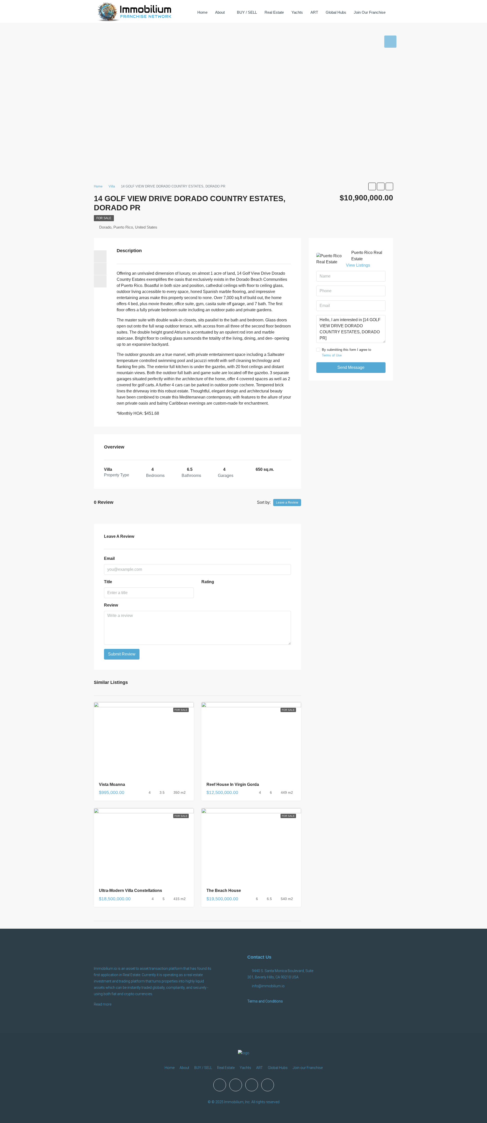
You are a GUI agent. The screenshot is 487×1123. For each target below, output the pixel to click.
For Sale (103, 218)
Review (111, 605)
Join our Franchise (370, 12)
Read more (102, 1004)
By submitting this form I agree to (346, 352)
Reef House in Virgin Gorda (232, 784)
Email (109, 558)
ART (314, 12)
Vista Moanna (112, 784)
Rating (207, 582)
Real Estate (274, 12)
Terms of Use (332, 355)
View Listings (358, 265)
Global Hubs (336, 12)
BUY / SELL (247, 12)
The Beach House (223, 890)
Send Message (350, 367)
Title (108, 582)
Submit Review (121, 654)
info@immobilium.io (268, 986)
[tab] (390, 42)
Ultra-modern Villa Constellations (130, 890)
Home (202, 12)
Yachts (297, 12)
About (220, 12)
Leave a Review (287, 502)
